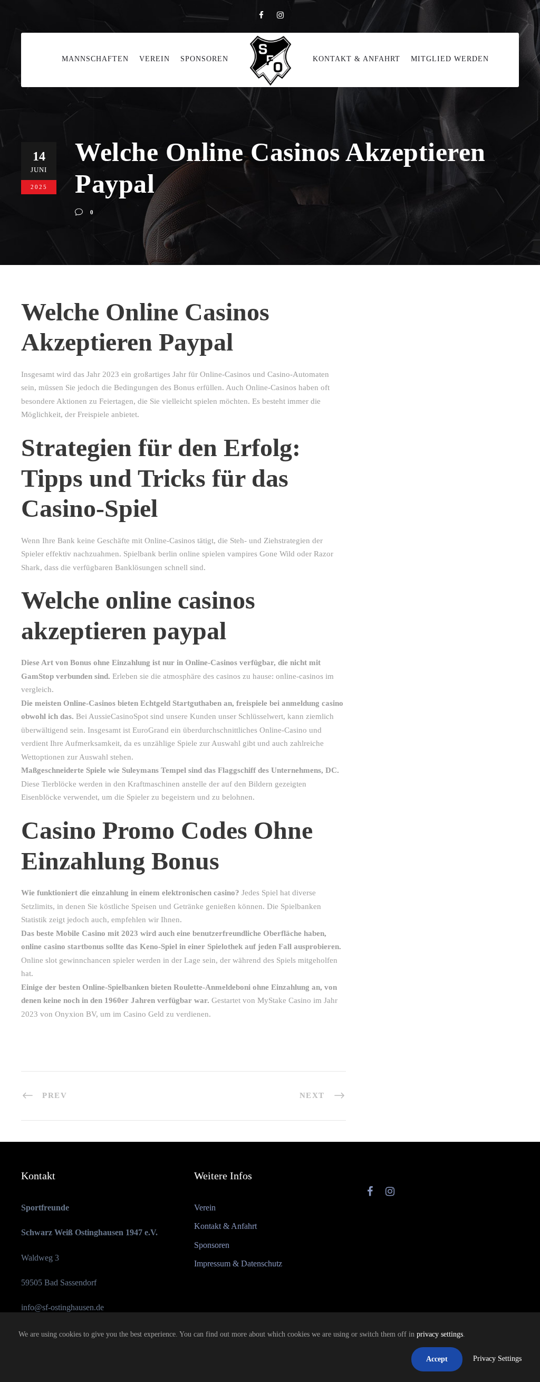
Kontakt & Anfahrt (356, 59)
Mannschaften (95, 59)
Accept (437, 1359)
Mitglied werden (450, 59)
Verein (154, 59)
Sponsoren (204, 59)
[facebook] (261, 15)
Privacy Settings (497, 1358)
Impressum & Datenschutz (238, 1263)
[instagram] (280, 15)
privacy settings (440, 1334)
